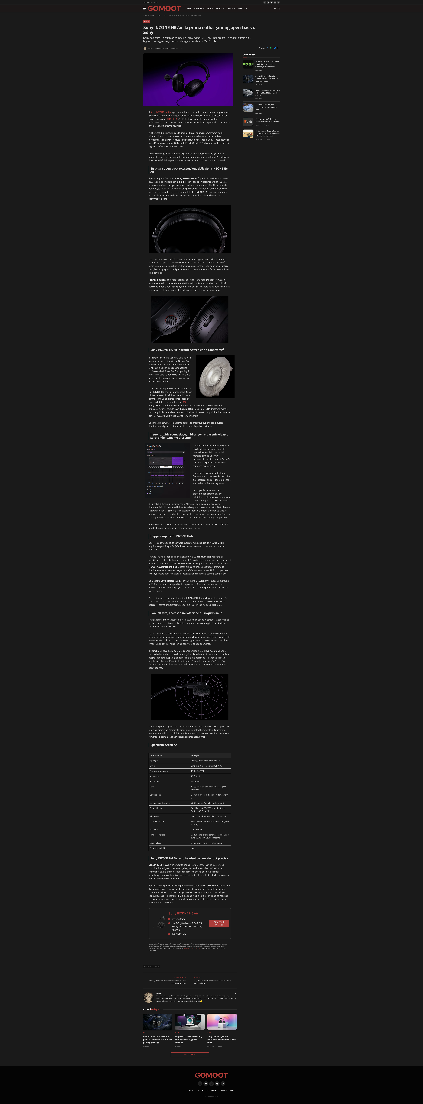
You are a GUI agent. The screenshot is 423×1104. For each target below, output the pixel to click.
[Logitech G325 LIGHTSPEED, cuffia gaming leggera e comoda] (189, 1022)
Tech (209, 8)
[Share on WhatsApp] (271, 48)
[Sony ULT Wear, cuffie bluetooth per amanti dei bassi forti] (222, 1022)
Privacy (224, 1091)
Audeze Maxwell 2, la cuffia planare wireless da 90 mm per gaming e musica (157, 1039)
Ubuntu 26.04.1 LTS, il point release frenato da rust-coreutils (267, 120)
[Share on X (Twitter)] (267, 48)
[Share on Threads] (278, 48)
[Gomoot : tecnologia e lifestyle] (164, 8)
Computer (198, 8)
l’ (169, 118)
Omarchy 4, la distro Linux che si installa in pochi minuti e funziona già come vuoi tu (267, 64)
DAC (184, 402)
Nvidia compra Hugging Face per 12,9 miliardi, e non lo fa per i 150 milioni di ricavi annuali (267, 133)
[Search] (278, 8)
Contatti (214, 1091)
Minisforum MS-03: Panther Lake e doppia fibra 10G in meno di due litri (267, 92)
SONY (157, 967)
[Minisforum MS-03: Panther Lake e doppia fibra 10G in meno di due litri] (248, 93)
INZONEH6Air (148, 967)
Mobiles (219, 8)
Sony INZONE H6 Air (160, 112)
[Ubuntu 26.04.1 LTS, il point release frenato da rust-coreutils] (248, 122)
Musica (230, 8)
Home (189, 8)
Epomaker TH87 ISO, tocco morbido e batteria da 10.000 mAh (266, 107)
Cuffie (146, 21)
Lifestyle (241, 8)
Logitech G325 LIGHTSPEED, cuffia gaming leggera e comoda (188, 1039)
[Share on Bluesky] (274, 48)
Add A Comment (189, 1055)
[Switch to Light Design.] (275, 8)
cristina (150, 48)
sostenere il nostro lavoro (192, 948)
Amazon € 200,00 (219, 923)
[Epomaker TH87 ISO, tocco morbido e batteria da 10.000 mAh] (248, 107)
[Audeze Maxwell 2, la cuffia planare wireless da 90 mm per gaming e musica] (157, 1022)
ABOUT (231, 1091)
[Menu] (144, 8)
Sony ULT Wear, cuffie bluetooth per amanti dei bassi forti (221, 1039)
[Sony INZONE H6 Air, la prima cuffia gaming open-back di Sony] (188, 106)
